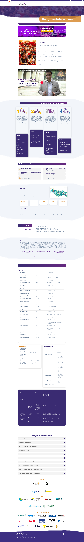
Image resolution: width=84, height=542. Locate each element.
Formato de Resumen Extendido (44, 251)
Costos (38, 23)
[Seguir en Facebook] (57, 534)
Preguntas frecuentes (55, 23)
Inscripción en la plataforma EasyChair (27, 252)
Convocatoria (43, 23)
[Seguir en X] (62, 534)
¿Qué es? (27, 23)
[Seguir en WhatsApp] (67, 534)
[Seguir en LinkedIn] (64, 534)
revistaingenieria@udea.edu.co (48, 417)
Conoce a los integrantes (30, 370)
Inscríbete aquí (28, 229)
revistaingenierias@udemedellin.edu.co (49, 413)
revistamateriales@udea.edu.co (48, 421)
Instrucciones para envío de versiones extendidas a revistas (60, 252)
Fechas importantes (32, 23)
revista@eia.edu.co (46, 394)
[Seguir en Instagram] (60, 534)
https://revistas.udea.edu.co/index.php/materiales (51, 423)
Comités (48, 23)
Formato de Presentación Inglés (31, 256)
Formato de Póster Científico (56, 256)
